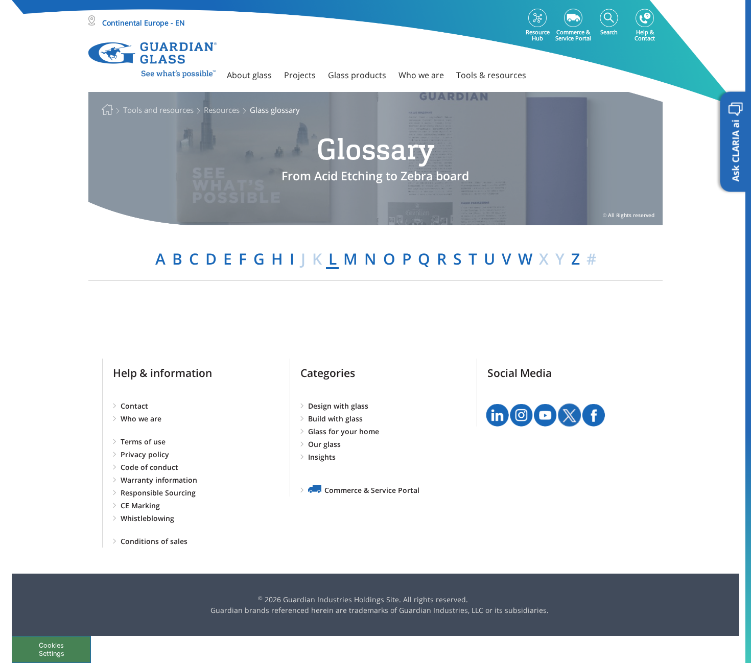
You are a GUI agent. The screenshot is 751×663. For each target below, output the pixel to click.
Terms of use (143, 441)
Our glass (324, 444)
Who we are (141, 418)
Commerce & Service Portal (371, 490)
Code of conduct (149, 467)
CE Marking (140, 505)
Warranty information (159, 480)
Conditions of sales (154, 541)
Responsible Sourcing (158, 493)
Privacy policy (145, 454)
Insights (322, 457)
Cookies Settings (51, 649)
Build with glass (335, 418)
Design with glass (338, 406)
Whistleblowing (147, 518)
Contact (134, 406)
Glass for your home (343, 431)
